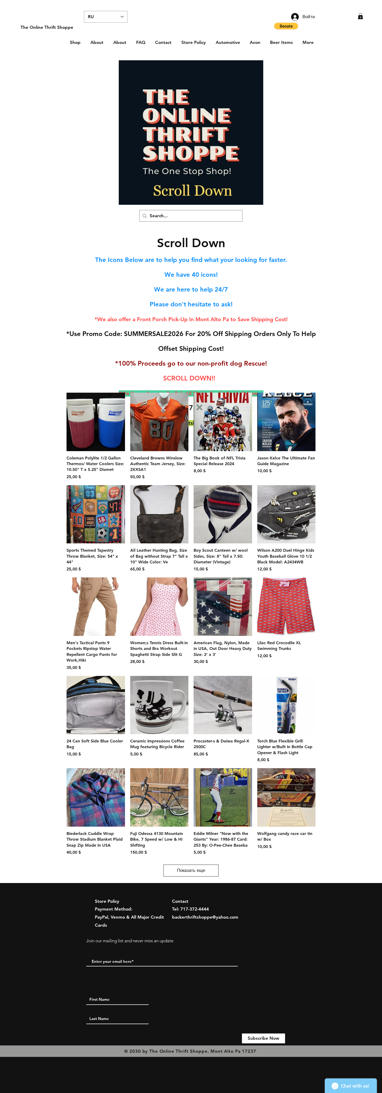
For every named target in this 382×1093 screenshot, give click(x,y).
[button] (360, 16)
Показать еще (191, 870)
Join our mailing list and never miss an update (129, 940)
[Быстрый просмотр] (96, 422)
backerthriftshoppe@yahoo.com (205, 917)
